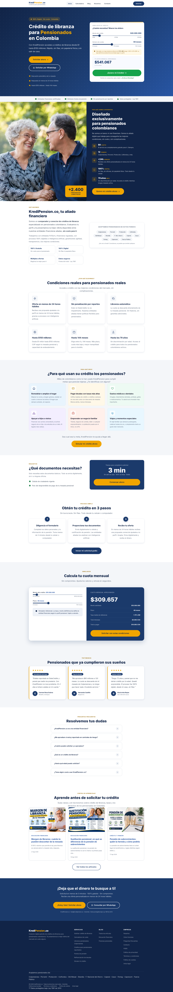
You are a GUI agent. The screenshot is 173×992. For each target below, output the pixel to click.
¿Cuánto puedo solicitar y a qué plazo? (69, 746)
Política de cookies (130, 960)
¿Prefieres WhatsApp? (128, 78)
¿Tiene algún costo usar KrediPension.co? (70, 772)
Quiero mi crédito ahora (106, 191)
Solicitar (139, 3)
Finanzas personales (105, 941)
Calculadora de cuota (81, 937)
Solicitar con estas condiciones (115, 633)
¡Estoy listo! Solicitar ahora (69, 905)
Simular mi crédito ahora (86, 444)
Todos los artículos (105, 933)
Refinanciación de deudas (82, 957)
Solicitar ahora (39, 59)
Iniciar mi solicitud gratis (86, 551)
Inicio (70, 3)
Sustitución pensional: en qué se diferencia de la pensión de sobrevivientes (86, 842)
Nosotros (97, 3)
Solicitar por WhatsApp (46, 68)
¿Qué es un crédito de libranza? (66, 755)
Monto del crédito (117, 33)
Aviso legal (127, 963)
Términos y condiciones (131, 956)
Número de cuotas (117, 42)
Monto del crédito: (44, 592)
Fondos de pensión (80, 953)
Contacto (107, 3)
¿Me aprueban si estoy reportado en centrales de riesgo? (76, 737)
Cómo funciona (128, 937)
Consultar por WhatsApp (105, 905)
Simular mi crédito (80, 961)
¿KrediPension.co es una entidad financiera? (71, 729)
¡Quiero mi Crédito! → (117, 73)
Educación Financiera (39, 835)
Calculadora (79, 3)
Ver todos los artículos (86, 867)
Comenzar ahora (117, 482)
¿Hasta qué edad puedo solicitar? (67, 763)
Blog (89, 3)
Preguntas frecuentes (131, 941)
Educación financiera (105, 937)
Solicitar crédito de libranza (83, 933)
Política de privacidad (131, 952)
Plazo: (38, 601)
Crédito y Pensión (117, 835)
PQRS (125, 948)
